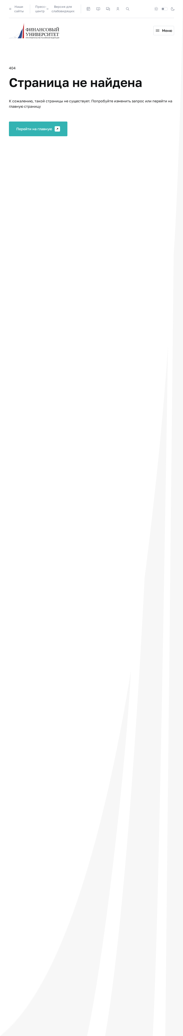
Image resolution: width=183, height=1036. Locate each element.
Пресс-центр (40, 9)
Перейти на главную (34, 129)
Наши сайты (19, 9)
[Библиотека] (98, 8)
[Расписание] (88, 8)
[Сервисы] (108, 8)
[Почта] (137, 8)
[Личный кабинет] (118, 8)
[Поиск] (127, 8)
